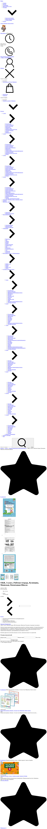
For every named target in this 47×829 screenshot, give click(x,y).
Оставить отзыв (14, 640)
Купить (2, 616)
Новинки (5, 23)
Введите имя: (3, 637)
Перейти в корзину (7, 100)
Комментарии (8, 624)
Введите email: (21, 637)
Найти (32, 447)
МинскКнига (3, 33)
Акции (1, 23)
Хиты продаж (10, 23)
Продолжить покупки (7, 82)
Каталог (2, 111)
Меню (1, 1)
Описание (2, 624)
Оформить (14, 82)
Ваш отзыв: (38, 637)
